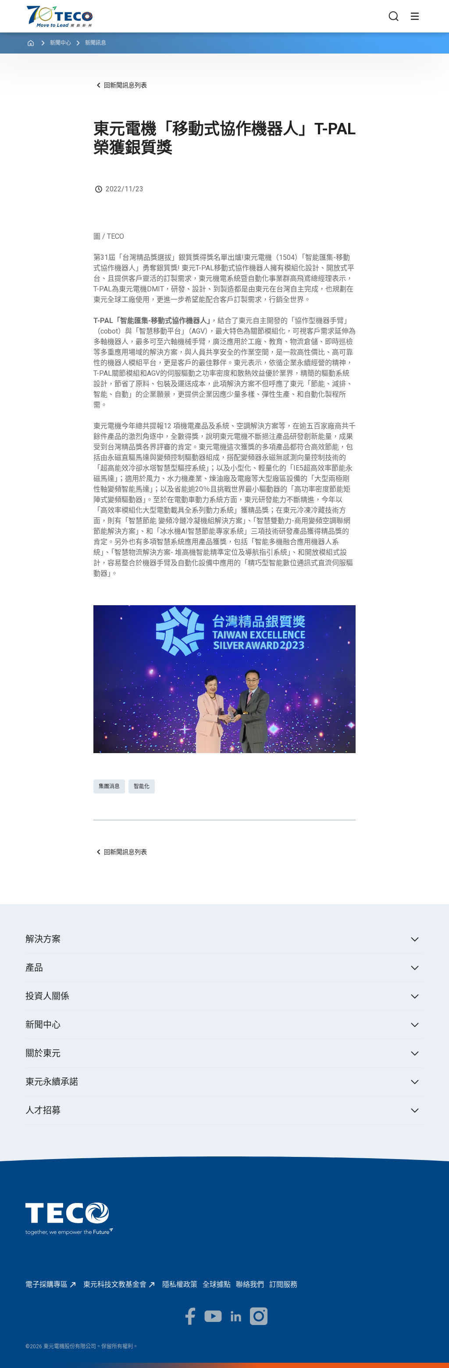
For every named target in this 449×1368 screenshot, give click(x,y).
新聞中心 (60, 43)
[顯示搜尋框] (394, 16)
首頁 (32, 10)
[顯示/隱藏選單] (415, 16)
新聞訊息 (95, 43)
